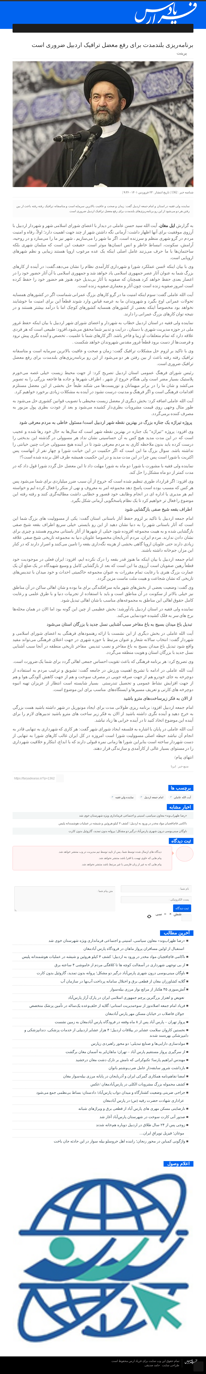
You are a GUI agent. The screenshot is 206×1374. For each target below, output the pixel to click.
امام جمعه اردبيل (153, 797)
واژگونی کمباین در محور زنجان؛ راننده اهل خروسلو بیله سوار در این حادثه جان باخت (119, 1141)
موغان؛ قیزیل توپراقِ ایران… (161, 1133)
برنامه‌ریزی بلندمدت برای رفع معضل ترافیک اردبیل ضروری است (112, 45)
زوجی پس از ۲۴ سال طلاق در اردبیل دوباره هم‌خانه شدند (140, 1125)
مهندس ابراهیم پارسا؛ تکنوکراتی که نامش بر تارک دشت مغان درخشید (130, 1060)
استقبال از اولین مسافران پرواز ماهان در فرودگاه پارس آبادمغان (133, 949)
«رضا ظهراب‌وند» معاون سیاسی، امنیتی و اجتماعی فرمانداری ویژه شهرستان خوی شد (133, 815)
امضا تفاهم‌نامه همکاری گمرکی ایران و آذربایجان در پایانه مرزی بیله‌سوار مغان (124, 1076)
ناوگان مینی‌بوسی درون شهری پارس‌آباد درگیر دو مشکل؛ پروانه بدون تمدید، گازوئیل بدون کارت (128, 831)
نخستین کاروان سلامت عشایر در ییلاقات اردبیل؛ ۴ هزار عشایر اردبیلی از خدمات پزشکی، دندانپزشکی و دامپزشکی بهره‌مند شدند (106, 1032)
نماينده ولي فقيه (124, 797)
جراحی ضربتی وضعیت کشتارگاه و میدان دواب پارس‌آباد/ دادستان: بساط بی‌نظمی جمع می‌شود (110, 1093)
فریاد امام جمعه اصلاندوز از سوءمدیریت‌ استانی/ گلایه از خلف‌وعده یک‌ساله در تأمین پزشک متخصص (107, 1006)
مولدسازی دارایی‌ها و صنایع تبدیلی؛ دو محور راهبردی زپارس (138, 1044)
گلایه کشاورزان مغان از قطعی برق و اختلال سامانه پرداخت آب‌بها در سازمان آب (123, 981)
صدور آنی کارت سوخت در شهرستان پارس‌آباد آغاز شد (142, 1117)
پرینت (183, 53)
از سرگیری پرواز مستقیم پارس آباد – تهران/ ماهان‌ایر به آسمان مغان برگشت (125, 1052)
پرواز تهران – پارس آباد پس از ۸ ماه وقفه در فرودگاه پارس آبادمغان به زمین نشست (120, 1022)
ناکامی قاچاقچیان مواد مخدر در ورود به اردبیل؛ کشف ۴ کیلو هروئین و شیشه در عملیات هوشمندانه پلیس (123, 823)
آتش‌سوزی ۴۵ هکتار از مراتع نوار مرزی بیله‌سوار (147, 989)
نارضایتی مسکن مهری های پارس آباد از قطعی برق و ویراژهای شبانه (131, 1109)
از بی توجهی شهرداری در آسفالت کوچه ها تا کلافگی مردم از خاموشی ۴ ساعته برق (120, 965)
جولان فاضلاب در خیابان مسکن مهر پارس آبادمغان (144, 1014)
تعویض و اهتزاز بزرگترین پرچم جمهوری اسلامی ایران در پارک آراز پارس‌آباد (126, 998)
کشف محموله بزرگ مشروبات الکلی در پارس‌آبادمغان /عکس (137, 1084)
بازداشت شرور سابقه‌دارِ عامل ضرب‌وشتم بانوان (147, 1068)
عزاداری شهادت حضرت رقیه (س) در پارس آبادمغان (143, 1101)
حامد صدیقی (152, 1365)
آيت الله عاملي (182, 797)
